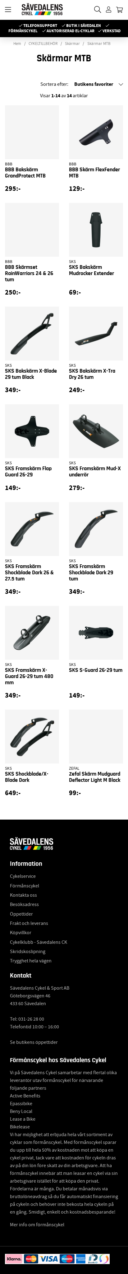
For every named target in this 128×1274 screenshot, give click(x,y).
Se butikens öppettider (34, 1042)
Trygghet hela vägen (31, 961)
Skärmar (72, 43)
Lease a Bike (22, 1119)
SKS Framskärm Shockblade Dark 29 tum (91, 573)
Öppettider (21, 914)
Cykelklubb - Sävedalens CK (38, 942)
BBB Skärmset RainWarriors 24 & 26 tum (29, 273)
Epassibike (21, 1104)
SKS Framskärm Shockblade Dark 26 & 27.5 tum (29, 573)
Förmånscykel (23, 30)
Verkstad (112, 30)
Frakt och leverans (29, 923)
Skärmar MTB (99, 43)
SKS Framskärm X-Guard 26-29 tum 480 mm (29, 676)
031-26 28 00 (31, 1019)
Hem (17, 43)
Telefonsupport (40, 25)
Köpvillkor (20, 933)
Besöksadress (24, 904)
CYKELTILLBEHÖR (43, 43)
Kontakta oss (23, 895)
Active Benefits (25, 1096)
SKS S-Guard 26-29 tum (95, 670)
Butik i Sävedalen (83, 25)
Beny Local (21, 1111)
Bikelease (20, 1127)
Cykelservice (23, 876)
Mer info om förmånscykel (37, 1225)
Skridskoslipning (27, 951)
